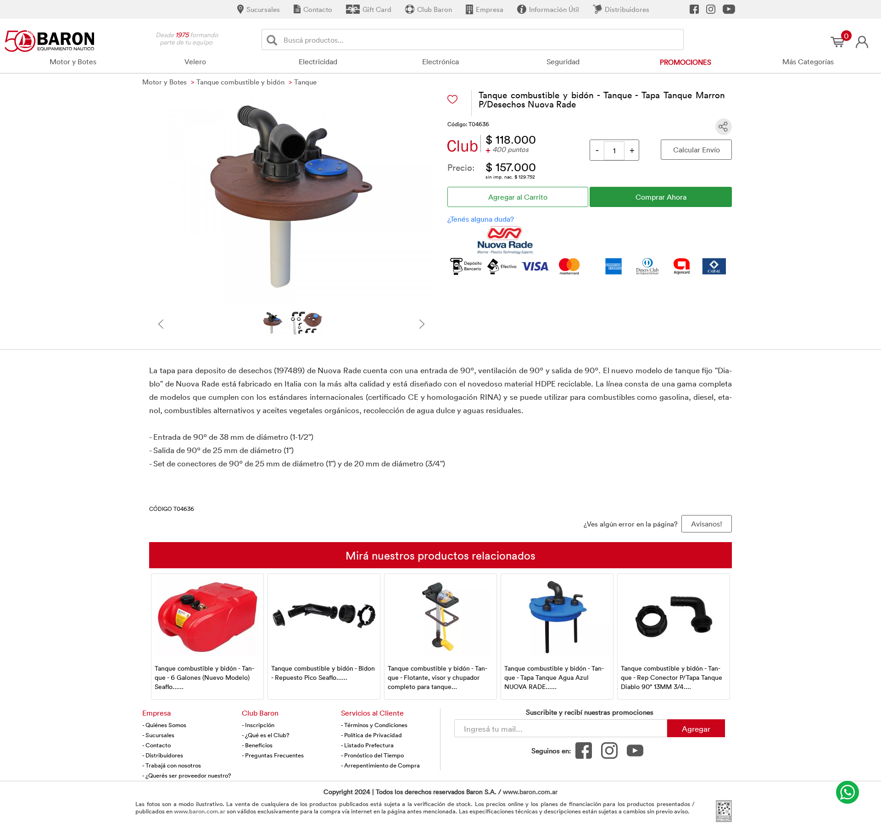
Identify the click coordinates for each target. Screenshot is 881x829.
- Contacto (156, 745)
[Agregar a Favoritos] (452, 99)
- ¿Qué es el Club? (266, 735)
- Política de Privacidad (371, 735)
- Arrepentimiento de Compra (380, 765)
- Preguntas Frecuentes (273, 755)
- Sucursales (158, 735)
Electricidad (318, 61)
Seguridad (563, 61)
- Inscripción (258, 725)
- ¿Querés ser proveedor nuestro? (186, 775)
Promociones (685, 62)
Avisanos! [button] (706, 523)
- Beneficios (257, 745)
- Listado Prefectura (367, 745)
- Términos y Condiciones (374, 725)
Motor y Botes (73, 61)
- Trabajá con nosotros (171, 765)
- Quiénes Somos (164, 725)
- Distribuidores (162, 755)
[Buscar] (274, 40)
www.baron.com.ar (530, 791)
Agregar (696, 728)
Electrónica (440, 61)
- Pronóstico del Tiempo (372, 755)
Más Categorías (808, 61)
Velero (195, 61)
